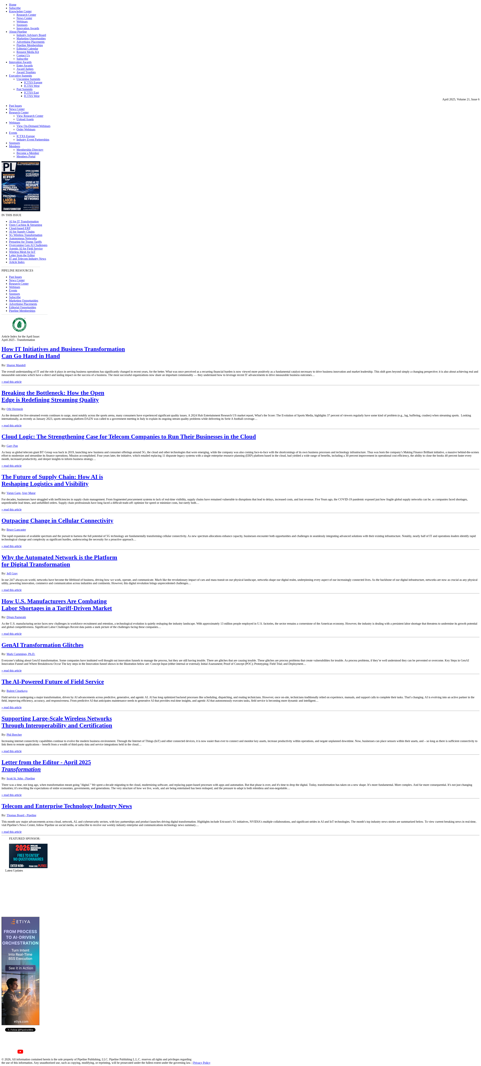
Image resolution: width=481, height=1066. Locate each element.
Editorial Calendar (27, 48)
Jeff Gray (12, 573)
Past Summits (25, 89)
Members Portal (26, 156)
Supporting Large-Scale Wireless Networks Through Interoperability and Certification (57, 722)
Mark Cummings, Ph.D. (21, 654)
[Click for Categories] (28, 867)
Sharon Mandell (16, 365)
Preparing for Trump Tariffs (25, 241)
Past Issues (15, 105)
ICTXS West (31, 85)
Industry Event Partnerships (33, 139)
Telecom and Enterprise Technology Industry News (67, 806)
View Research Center (30, 115)
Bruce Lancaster (16, 529)
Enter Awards (25, 65)
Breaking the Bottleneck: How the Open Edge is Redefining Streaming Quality (53, 396)
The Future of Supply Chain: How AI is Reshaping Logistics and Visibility (52, 480)
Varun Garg (13, 493)
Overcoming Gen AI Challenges (28, 245)
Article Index (17, 262)
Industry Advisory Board (31, 35)
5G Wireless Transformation (25, 235)
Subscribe (15, 8)
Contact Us (23, 55)
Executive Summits (20, 75)
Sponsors (22, 24)
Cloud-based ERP (19, 228)
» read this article (12, 381)
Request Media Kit (28, 52)
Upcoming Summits (28, 79)
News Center (24, 18)
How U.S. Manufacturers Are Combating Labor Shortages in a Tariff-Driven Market (57, 604)
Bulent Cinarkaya (17, 690)
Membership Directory (30, 149)
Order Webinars (26, 129)
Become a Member (28, 153)
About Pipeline (18, 31)
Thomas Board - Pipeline (21, 815)
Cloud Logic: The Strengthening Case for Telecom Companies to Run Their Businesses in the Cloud (129, 436)
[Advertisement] (20, 894)
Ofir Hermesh (15, 409)
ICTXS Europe (33, 82)
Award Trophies (26, 72)
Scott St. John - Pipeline (21, 778)
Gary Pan (12, 445)
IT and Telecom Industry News (27, 258)
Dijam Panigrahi (16, 617)
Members (14, 146)
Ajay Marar (29, 493)
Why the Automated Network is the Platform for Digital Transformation (59, 561)
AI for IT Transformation (24, 221)
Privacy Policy (201, 1062)
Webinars (22, 21)
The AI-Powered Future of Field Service (53, 681)
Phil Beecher (14, 734)
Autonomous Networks (23, 238)
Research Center (26, 14)
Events (13, 132)
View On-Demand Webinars (33, 126)
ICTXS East (31, 92)
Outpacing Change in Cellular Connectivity (57, 520)
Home (12, 4)
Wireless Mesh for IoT (22, 251)
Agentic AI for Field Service (26, 248)
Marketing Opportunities (31, 38)
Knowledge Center (20, 11)
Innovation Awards (28, 28)
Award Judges (25, 68)
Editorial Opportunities (22, 307)
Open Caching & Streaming (25, 224)
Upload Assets (25, 119)
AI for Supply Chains (22, 231)
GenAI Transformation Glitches (42, 645)
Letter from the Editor (22, 255)
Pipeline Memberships (30, 45)
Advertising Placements (31, 41)
